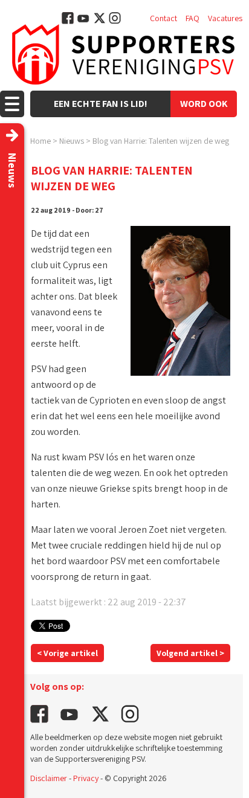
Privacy (86, 778)
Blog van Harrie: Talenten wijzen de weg (160, 140)
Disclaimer (48, 778)
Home (40, 140)
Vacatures (225, 18)
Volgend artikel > (190, 653)
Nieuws (71, 140)
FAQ (192, 18)
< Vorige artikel (67, 653)
